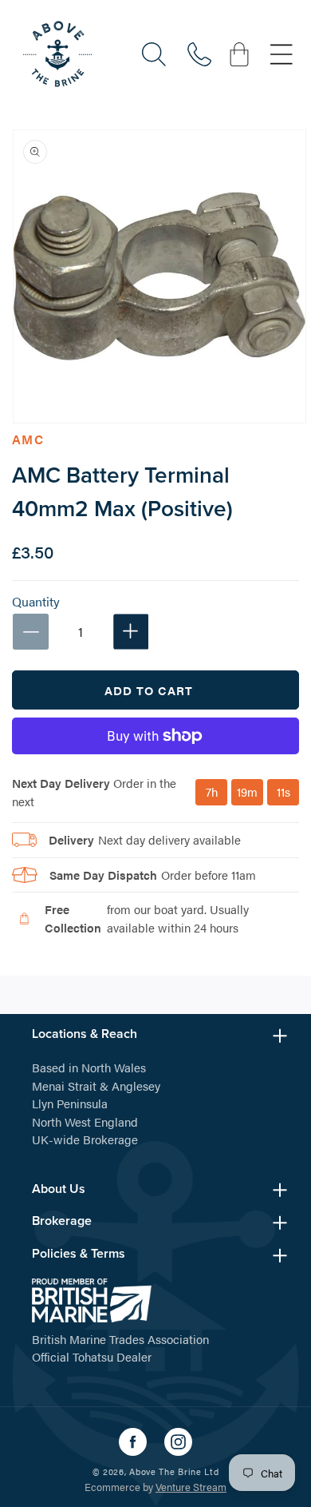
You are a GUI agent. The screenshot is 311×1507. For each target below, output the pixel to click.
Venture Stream (191, 1486)
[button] (153, 54)
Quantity (36, 601)
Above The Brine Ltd (173, 1471)
